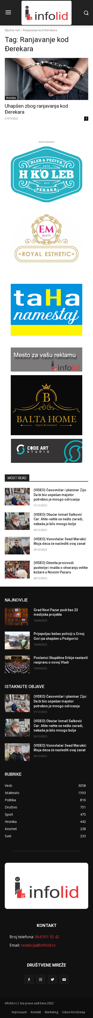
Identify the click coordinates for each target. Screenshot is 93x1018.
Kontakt (36, 1012)
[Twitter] (52, 979)
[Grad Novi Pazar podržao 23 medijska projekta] (17, 617)
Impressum (19, 1012)
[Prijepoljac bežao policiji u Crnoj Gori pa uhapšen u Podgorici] (17, 640)
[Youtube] (64, 979)
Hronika (11, 97)
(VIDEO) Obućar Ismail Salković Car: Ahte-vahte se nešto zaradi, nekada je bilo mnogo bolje (58, 519)
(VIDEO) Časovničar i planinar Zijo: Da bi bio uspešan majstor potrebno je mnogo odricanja (60, 494)
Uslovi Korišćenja (73, 1012)
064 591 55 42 (47, 936)
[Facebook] (29, 979)
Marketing (51, 1012)
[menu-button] (8, 12)
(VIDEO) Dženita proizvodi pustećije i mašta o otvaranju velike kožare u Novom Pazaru (61, 567)
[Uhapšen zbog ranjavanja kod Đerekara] (46, 79)
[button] (86, 12)
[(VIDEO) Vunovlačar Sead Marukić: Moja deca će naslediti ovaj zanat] (17, 546)
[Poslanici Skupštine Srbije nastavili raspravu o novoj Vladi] (17, 664)
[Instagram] (40, 979)
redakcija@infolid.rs (38, 945)
